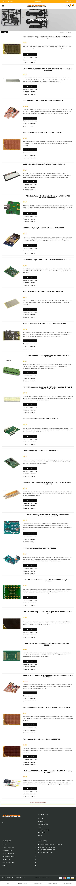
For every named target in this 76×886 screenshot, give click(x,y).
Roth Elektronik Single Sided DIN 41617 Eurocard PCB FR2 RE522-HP (47, 707)
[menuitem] (20, 845)
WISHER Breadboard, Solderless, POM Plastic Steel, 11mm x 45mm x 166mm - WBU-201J (48, 387)
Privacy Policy (41, 833)
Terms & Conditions (43, 830)
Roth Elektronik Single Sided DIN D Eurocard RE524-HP (42, 132)
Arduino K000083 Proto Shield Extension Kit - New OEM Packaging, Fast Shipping (48, 771)
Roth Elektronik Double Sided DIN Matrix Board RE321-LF (43, 291)
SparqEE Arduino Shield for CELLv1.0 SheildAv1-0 (40, 419)
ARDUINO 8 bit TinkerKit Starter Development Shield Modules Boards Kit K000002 (48, 676)
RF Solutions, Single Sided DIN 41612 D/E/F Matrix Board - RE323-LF (46, 260)
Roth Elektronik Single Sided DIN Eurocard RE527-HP (41, 739)
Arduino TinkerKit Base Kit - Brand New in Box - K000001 (43, 100)
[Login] (65, 6)
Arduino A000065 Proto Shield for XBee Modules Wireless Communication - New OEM (48, 515)
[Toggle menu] (36, 847)
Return (40, 835)
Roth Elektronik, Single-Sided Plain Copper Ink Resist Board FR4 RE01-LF (48, 612)
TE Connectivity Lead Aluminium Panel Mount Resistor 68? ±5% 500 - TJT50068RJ (48, 69)
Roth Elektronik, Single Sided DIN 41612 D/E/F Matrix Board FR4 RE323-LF (48, 37)
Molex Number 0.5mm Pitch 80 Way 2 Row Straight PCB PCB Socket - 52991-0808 (48, 483)
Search (40, 827)
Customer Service (43, 824)
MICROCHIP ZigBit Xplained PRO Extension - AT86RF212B (43, 228)
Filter (4, 32)
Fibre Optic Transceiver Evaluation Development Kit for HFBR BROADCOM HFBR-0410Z (48, 196)
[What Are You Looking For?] (63, 6)
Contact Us (41, 821)
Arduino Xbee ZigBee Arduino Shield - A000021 (39, 548)
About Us (40, 818)
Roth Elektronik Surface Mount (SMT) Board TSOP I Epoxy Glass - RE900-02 (48, 644)
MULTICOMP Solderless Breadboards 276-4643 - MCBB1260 (44, 164)
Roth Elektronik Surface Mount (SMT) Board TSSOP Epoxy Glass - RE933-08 (48, 580)
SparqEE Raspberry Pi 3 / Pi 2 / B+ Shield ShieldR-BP (41, 451)
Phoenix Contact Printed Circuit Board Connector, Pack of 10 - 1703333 (48, 356)
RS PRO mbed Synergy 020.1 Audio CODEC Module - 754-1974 (44, 323)
